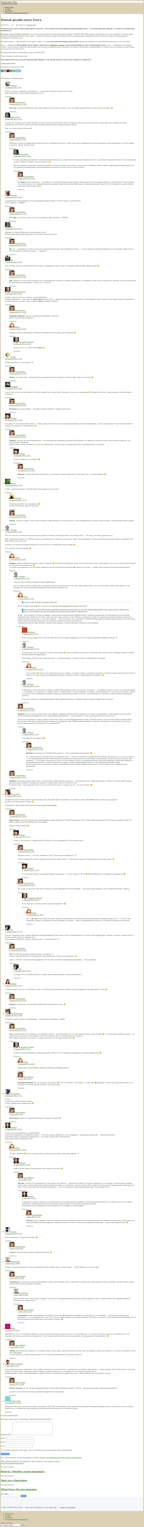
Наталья (13, 1127)
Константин (15, 1094)
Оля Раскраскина (16, 1013)
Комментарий (6, 1434)
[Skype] (17, 71)
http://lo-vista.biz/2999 (49, 805)
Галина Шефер (20, 102)
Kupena (13, 483)
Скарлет (13, 1232)
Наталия (13, 86)
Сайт (2, 1446)
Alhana (17, 327)
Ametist (12, 1328)
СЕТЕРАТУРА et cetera (9, 4)
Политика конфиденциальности (12, 1463)
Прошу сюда (22, 1068)
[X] (8, 71)
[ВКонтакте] (2, 71)
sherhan (13, 357)
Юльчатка (14, 386)
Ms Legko (13, 195)
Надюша (13, 984)
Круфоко (13, 530)
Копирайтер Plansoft (17, 292)
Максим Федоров (16, 1364)
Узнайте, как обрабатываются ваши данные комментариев (60, 1458)
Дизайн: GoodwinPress (68, 1507)
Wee (11, 930)
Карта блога (9, 1514)
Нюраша (13, 418)
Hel (11, 227)
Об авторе (8, 1517)
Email (3, 1442)
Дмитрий (18, 498)
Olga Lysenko (15, 794)
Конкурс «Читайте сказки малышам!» (23, 1471)
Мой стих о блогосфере (14, 1480)
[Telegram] (20, 71)
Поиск (14, 2)
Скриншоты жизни (56, 45)
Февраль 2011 (31, 25)
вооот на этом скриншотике (62, 606)
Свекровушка (15, 1261)
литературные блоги (8, 63)
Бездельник (31, 632)
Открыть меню (6, 2)
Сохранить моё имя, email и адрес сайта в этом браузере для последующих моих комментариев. (37, 1450)
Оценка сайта (15, 1401)
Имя (3, 1438)
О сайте (8, 1515)
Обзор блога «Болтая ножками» (19, 1489)
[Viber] (11, 71)
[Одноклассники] (5, 71)
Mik (11, 260)
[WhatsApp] (14, 71)
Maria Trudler (15, 117)
